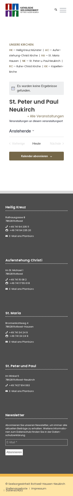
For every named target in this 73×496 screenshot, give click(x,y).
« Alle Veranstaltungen (46, 116)
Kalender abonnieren (34, 156)
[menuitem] (55, 10)
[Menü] (63, 10)
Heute (36, 143)
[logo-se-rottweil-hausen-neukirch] (30, 10)
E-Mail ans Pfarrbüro (21, 236)
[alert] (36, 88)
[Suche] (55, 10)
